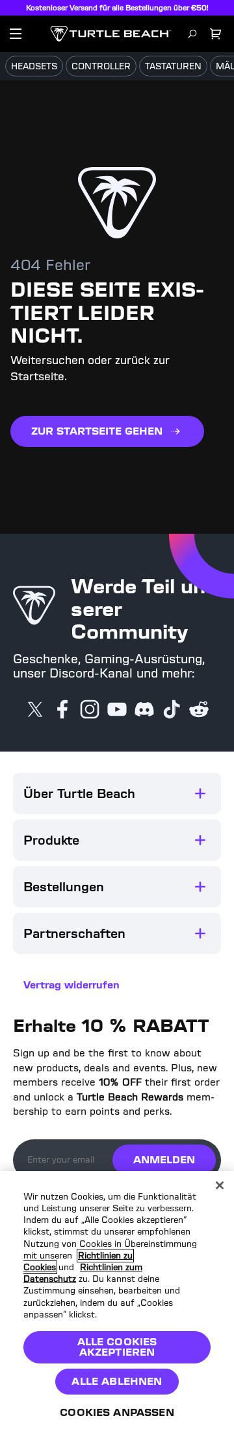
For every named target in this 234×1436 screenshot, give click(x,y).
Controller (101, 66)
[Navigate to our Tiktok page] (171, 711)
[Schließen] (219, 1185)
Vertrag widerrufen (71, 985)
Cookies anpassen (117, 1412)
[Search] (192, 33)
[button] (117, 793)
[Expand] (200, 793)
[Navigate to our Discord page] (144, 711)
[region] (117, 1303)
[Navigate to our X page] (35, 711)
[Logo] (111, 33)
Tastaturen (173, 66)
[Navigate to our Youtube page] (117, 711)
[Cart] (215, 33)
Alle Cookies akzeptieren (117, 1347)
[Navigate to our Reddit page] (199, 711)
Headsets (34, 66)
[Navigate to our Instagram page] (89, 711)
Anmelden (164, 1160)
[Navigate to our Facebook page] (62, 711)
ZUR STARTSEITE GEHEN (96, 431)
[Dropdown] (15, 33)
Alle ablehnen (117, 1381)
